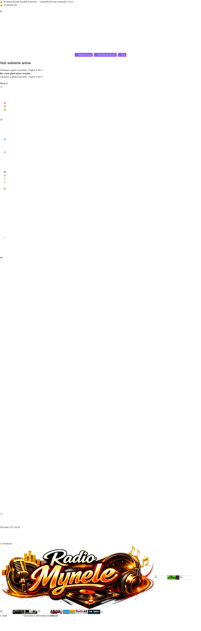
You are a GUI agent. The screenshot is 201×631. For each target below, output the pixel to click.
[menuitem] (12, 18)
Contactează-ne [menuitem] (8, 540)
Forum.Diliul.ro (15, 615)
